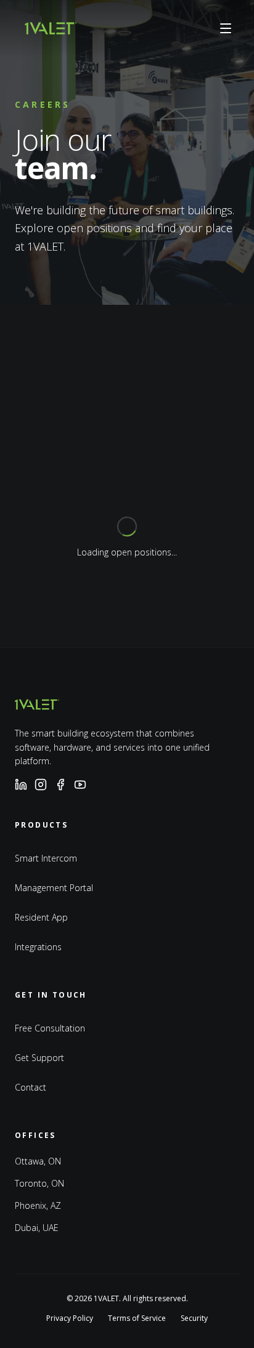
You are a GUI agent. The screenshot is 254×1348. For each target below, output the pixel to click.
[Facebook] (60, 784)
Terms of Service (137, 1318)
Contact (30, 1087)
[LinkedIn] (21, 784)
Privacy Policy (69, 1318)
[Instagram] (41, 784)
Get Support (39, 1057)
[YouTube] (80, 784)
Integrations (38, 947)
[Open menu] (225, 28)
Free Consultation (50, 1028)
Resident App (41, 917)
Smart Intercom (46, 858)
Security (194, 1318)
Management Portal (54, 888)
